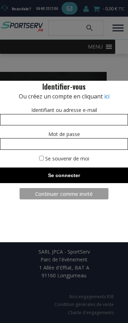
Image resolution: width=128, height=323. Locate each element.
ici (107, 96)
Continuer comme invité (64, 193)
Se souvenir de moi (66, 158)
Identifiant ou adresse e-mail (64, 110)
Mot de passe (64, 134)
